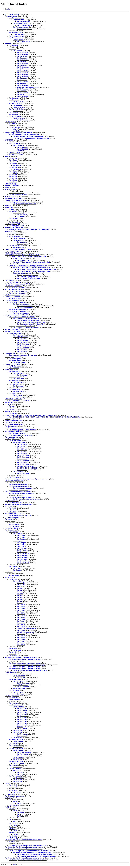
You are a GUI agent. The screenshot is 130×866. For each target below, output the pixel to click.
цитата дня (21, 677)
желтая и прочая (11, 189)
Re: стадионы (10, 521)
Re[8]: (15, 830)
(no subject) (13, 211)
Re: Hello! (8, 506)
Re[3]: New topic (23, 555)
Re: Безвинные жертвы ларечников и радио (21, 657)
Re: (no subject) (18, 213)
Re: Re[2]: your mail (12, 696)
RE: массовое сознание (13, 420)
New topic (20, 546)
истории (8, 205)
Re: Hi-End (13, 785)
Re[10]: (15, 834)
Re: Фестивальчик (11, 426)
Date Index (8, 9)
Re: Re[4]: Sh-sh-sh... (16, 109)
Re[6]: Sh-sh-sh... (23, 71)
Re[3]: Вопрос (18, 131)
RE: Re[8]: (12, 832)
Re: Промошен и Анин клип (15, 513)
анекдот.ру (9, 231)
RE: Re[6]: (12, 829)
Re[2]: (15, 801)
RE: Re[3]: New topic (12, 185)
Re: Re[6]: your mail (16, 739)
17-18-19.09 (9, 140)
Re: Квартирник (15, 359)
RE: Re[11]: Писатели (13, 253)
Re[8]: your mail (18, 741)
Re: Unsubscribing (11, 528)
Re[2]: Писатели (23, 344)
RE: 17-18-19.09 (14, 153)
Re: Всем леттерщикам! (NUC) (28, 306)
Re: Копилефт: (10, 794)
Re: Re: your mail (23, 754)
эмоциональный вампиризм (27, 87)
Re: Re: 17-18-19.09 (16, 154)
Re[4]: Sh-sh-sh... (23, 67)
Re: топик (20, 772)
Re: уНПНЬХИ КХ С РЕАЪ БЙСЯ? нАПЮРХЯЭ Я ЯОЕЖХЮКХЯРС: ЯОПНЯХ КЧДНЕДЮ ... (44, 417)
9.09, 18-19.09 (9, 196)
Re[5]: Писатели (19, 442)
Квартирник (9, 357)
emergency (12, 393)
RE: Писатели (10, 353)
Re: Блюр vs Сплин (12, 517)
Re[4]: (15, 810)
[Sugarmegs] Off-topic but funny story (18, 249)
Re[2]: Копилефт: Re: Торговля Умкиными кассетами (28, 851)
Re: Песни (8, 572)
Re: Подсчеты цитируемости (19, 202)
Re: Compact (9, 530)
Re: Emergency (14, 371)
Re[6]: (19, 816)
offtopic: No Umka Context (26, 628)
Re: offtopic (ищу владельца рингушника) (24, 134)
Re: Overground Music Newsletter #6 (22, 317)
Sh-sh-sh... (8, 43)
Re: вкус (8, 404)
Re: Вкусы (9, 402)
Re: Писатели (18, 335)
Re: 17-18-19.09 (14, 143)
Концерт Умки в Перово (14, 227)
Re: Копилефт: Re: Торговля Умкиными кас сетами (24, 847)
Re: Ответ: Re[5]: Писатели (19, 400)
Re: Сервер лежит (23, 41)
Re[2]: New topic (23, 550)
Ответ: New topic (11, 184)
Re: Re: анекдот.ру (15, 246)
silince (15, 129)
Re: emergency (18, 395)
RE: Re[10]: (13, 838)
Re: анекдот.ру (14, 233)
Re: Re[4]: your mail (16, 705)
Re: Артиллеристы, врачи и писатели (18, 428)
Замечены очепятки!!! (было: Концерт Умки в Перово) (29, 229)
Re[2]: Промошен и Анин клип (20, 515)
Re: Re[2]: (12, 809)
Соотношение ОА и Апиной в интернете (23, 355)
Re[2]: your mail (22, 710)
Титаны (20, 727)
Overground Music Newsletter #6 (16, 315)
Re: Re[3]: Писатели (20, 685)
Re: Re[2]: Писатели (12, 329)
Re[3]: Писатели (15, 679)
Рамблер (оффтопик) (24, 346)
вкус (18, 586)
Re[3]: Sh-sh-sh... (23, 54)
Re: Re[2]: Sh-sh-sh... (24, 94)
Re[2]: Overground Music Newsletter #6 (31, 322)
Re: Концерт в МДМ (12, 224)
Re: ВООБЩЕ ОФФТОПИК (27, 468)
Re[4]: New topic (23, 557)
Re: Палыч (21, 605)
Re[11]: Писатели (15, 298)
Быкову (12, 841)
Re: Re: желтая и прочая (18, 194)
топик (15, 770)
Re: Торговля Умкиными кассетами (18, 492)
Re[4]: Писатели (15, 441)
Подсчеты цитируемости (22, 273)
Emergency (9, 369)
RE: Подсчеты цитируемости (15, 200)
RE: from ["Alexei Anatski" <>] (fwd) (28, 266)
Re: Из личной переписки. (14, 431)
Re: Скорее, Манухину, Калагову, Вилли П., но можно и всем (27, 479)
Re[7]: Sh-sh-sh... (23, 72)
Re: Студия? (9, 209)
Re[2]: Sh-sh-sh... (23, 52)
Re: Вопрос (13, 123)
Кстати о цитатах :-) (12, 289)
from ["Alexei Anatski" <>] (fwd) (22, 255)
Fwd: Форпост (10, 280)
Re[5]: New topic (23, 563)
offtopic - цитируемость (25, 632)
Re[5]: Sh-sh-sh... (23, 69)
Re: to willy (9, 577)
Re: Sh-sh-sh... (14, 45)
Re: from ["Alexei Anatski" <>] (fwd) (27, 256)
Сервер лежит (18, 40)
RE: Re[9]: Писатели (12, 297)
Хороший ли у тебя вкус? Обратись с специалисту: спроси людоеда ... (30, 415)
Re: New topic (22, 548)
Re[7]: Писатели (15, 366)
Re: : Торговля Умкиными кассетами (18, 435)
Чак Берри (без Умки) (17, 251)
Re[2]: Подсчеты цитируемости (24, 204)
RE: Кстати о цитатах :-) (14, 198)
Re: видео (8, 519)
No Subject (8, 798)
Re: (10, 799)
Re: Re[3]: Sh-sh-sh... (16, 116)
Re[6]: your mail (18, 707)
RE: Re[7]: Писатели (12, 331)
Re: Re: (19, 803)
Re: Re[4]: (20, 812)
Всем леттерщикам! (12, 300)
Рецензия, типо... (11, 16)
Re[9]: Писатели (15, 333)
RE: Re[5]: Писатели (12, 364)
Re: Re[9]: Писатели (20, 337)
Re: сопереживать (11, 437)
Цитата (7, 419)
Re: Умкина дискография (14, 424)
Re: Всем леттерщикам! (17, 302)
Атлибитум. (9, 207)
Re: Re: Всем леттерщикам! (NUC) (17, 284)
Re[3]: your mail (18, 778)
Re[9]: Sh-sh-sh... (23, 76)
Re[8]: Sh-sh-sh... (23, 74)
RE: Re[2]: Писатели (12, 295)
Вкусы (7, 411)
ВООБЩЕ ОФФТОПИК (26, 466)
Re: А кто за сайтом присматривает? (18, 504)
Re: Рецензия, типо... (12, 14)
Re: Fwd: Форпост (15, 282)
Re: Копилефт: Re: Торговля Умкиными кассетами (23, 840)
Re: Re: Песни (14, 575)
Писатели (8, 422)
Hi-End (7, 783)
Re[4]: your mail (14, 699)
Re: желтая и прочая (16, 193)
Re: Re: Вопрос (10, 122)
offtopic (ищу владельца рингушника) (18, 133)
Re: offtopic (13, 158)
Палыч (19, 603)
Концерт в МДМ (19, 258)
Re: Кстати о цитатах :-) (13, 286)
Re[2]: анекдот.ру (19, 238)
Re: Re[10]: (13, 836)
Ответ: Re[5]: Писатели (13, 399)
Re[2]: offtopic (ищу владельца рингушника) (33, 138)
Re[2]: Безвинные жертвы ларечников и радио (30, 670)
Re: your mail (13, 697)
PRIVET (8, 187)
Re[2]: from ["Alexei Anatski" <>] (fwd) (36, 269)
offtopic (7, 156)
